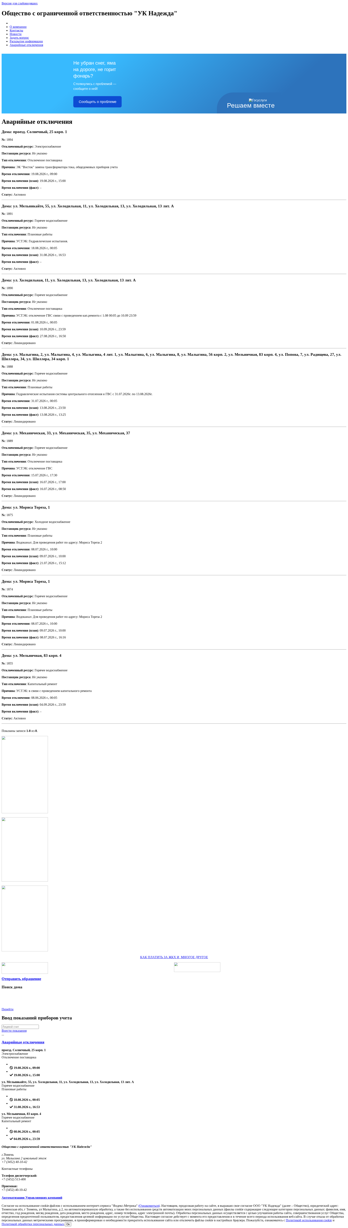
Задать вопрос (19, 37)
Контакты (16, 30)
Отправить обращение (21, 979)
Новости (16, 34)
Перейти (7, 1009)
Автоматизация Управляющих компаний (32, 1197)
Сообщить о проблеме (97, 102)
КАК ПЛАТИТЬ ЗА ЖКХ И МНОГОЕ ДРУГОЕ (174, 957)
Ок (68, 1224)
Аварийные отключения (26, 45)
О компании (18, 26)
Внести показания (14, 1030)
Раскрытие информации (26, 41)
